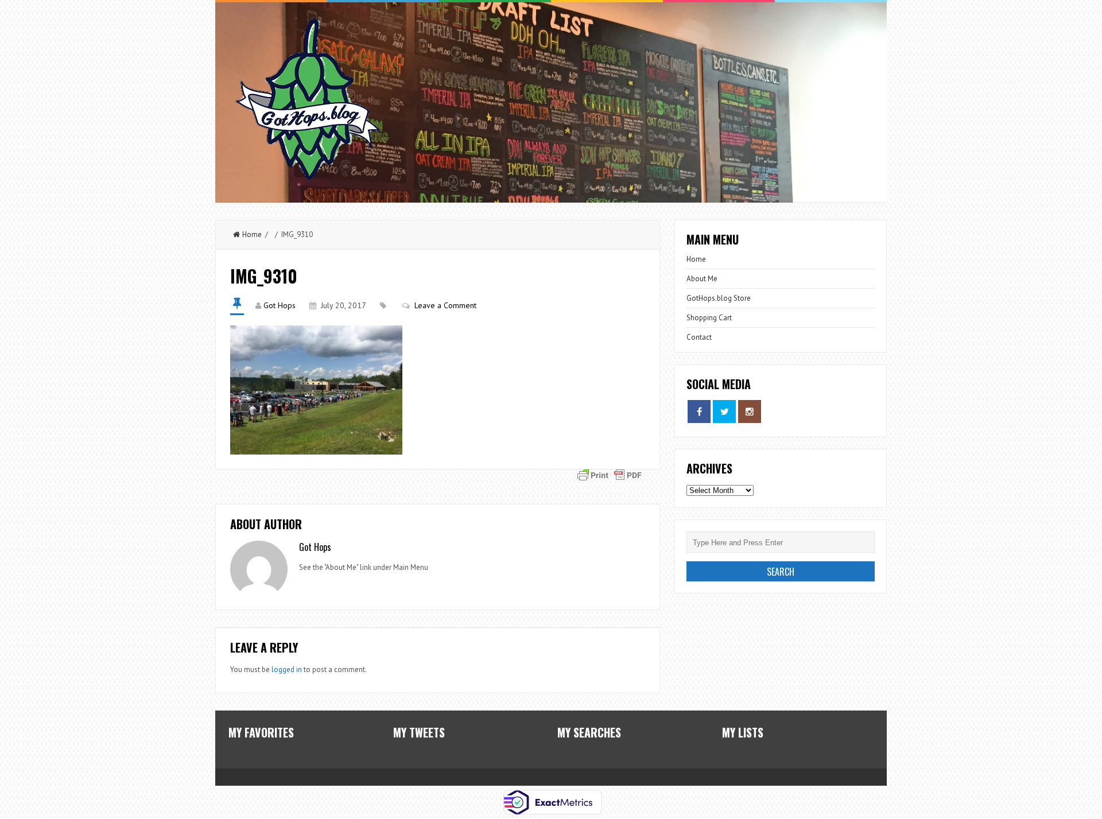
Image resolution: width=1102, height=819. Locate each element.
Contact (699, 337)
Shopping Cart (709, 318)
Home (252, 234)
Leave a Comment (445, 305)
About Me (701, 279)
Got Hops (279, 305)
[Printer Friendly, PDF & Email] (609, 474)
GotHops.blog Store (718, 298)
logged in (286, 669)
